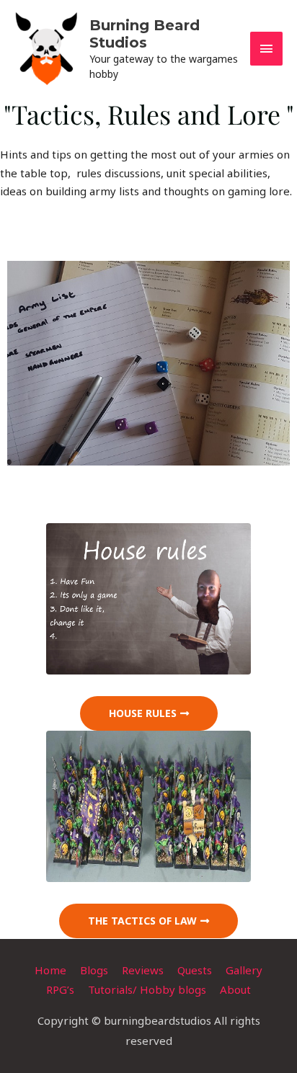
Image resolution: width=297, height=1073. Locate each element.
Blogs (94, 970)
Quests (194, 970)
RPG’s (60, 989)
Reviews (143, 970)
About (235, 989)
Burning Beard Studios (144, 34)
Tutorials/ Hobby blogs (147, 989)
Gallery (244, 970)
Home (50, 970)
